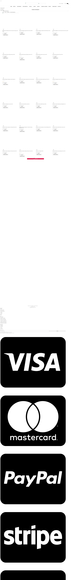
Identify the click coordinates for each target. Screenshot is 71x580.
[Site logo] (32, 3)
